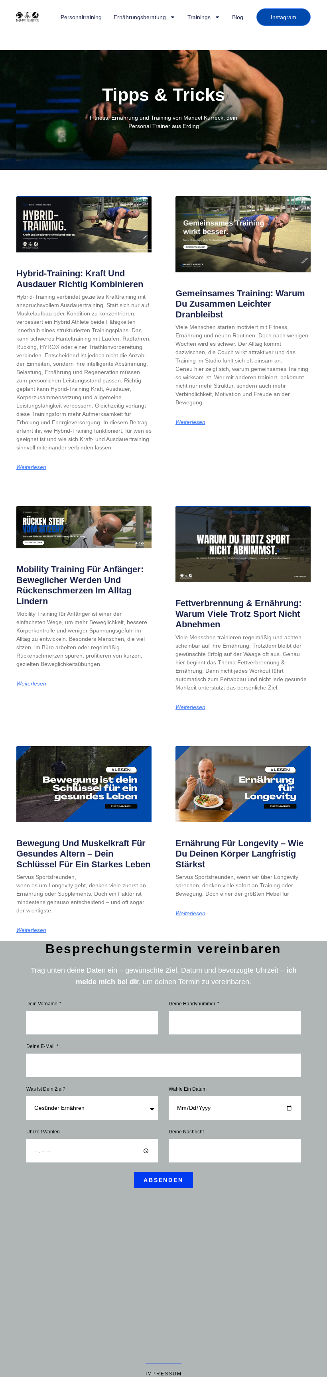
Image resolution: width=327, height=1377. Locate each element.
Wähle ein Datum (188, 1089)
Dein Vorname (42, 1004)
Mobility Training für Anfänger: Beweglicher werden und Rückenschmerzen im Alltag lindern (80, 585)
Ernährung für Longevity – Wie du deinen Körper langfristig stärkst (239, 853)
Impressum (164, 1374)
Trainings (199, 17)
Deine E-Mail (41, 1046)
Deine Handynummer (193, 1004)
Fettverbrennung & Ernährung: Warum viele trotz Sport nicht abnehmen (238, 613)
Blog (237, 17)
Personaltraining (81, 17)
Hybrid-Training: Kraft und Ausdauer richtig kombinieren (79, 278)
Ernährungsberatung (140, 17)
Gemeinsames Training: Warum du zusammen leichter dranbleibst (240, 303)
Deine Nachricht (186, 1132)
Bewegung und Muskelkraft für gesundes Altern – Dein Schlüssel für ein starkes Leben (83, 853)
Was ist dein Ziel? (45, 1089)
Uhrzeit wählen (43, 1132)
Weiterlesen (31, 467)
